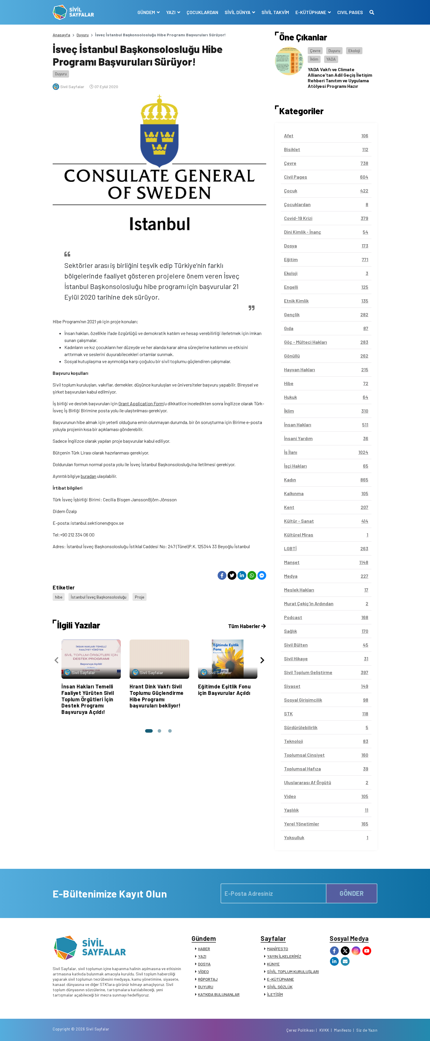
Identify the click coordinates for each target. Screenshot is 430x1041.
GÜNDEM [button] (146, 12)
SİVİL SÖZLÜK (280, 986)
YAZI (202, 956)
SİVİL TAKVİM (275, 12)
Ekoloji (354, 50)
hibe (58, 596)
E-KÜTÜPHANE (280, 979)
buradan (88, 476)
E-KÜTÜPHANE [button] (311, 12)
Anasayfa (61, 34)
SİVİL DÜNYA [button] (238, 12)
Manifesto (343, 1030)
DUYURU (205, 986)
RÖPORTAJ (208, 979)
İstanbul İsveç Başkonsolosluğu (98, 596)
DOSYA (204, 963)
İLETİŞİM (275, 994)
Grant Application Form (141, 403)
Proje (139, 596)
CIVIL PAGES (350, 12)
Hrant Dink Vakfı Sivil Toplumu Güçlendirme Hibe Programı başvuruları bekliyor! (157, 696)
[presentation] (56, 660)
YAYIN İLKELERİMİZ (284, 956)
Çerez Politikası (300, 1030)
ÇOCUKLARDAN (202, 12)
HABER (204, 948)
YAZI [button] (171, 12)
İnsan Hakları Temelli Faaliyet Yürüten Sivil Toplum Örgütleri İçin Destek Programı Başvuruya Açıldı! (87, 699)
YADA (331, 59)
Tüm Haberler (244, 626)
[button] (149, 731)
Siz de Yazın (366, 1030)
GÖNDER (352, 893)
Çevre (315, 50)
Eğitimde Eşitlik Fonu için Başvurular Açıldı (224, 689)
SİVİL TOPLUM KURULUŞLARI (293, 971)
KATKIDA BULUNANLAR (219, 994)
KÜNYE (273, 963)
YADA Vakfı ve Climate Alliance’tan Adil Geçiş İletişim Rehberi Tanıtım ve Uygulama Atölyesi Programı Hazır (340, 77)
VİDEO (203, 971)
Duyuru (83, 34)
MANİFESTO (277, 948)
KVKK (324, 1030)
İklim (314, 59)
